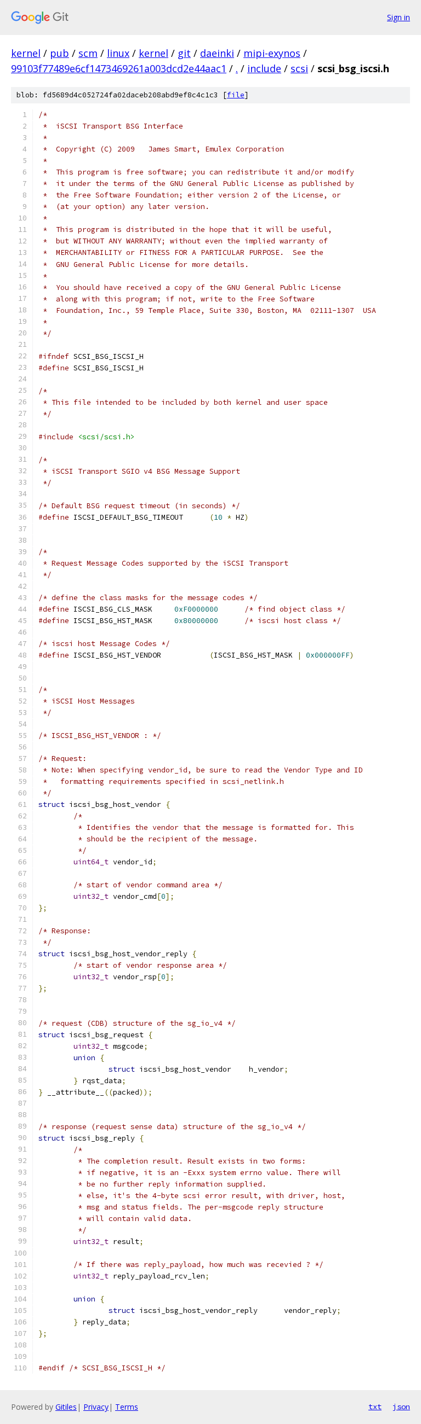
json (401, 1406)
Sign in (398, 17)
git (184, 53)
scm (88, 53)
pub (59, 53)
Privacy (96, 1407)
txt (375, 1406)
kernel (26, 53)
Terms (126, 1407)
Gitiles (66, 1407)
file (235, 95)
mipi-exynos (271, 53)
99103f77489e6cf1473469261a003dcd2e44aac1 (118, 68)
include (264, 68)
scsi (299, 68)
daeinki (217, 53)
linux (118, 53)
